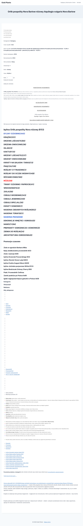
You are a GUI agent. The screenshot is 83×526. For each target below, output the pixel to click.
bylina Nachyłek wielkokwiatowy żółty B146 (17, 463)
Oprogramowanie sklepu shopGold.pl (17, 485)
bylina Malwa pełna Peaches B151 (14, 454)
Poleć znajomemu (55, 483)
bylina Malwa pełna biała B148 (14, 459)
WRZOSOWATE (12, 188)
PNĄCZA (10, 166)
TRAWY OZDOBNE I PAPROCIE (19, 184)
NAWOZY (10, 224)
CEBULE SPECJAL (13, 202)
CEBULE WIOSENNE (15, 195)
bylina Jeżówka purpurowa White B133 (18, 266)
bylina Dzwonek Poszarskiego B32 (17, 257)
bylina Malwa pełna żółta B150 (14, 456)
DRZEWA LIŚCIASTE (14, 141)
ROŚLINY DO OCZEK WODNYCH (19, 173)
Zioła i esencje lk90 (11, 254)
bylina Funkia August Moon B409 (16, 263)
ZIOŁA (8, 192)
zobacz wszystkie (37, 483)
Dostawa (8, 448)
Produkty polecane (12, 372)
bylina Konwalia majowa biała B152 (15, 452)
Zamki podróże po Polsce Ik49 (15, 276)
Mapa (7, 312)
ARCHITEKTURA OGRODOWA (18, 235)
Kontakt (79, 2)
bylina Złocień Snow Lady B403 (16, 260)
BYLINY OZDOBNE (14, 133)
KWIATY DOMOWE (13, 206)
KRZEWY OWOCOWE (15, 159)
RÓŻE (8, 181)
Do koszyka (16, 486)
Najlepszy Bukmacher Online (68, 2)
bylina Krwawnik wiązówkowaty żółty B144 (17, 466)
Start (7, 303)
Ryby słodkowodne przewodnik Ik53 (17, 251)
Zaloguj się (23, 483)
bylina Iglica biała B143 (12, 468)
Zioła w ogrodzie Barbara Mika (15, 248)
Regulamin (8, 310)
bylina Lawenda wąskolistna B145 (15, 464)
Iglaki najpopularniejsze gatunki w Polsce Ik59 (21, 279)
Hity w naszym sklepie (13, 374)
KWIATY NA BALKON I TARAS (18, 162)
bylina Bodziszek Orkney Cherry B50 (18, 269)
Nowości (8, 305)
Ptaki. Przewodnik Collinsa (14, 272)
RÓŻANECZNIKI (13, 177)
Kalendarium (9, 309)
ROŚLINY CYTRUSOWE (15, 170)
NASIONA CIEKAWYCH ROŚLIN (20, 210)
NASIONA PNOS (13, 217)
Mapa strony (47, 522)
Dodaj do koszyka (8, 80)
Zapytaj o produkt (46, 483)
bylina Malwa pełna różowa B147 (14, 461)
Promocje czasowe (12, 241)
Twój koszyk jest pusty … (10, 476)
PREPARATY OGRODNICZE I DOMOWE (22, 228)
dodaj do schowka (8, 83)
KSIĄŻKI (10, 137)
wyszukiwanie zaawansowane (55, 472)
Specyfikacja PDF (64, 483)
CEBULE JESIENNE (14, 199)
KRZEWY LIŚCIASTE (15, 155)
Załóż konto (29, 483)
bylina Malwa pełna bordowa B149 (15, 457)
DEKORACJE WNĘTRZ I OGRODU (19, 221)
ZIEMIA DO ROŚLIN (14, 231)
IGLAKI (8, 148)
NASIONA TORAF (13, 213)
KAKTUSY (9, 152)
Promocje (8, 307)
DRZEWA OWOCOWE (15, 144)
